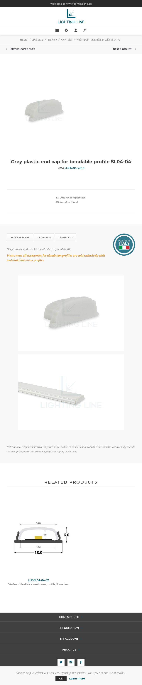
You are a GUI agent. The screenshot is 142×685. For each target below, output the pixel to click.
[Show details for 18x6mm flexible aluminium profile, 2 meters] (38, 535)
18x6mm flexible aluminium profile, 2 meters (38, 584)
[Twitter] (61, 662)
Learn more (77, 678)
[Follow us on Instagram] (71, 662)
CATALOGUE (44, 237)
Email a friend (69, 202)
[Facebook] (80, 662)
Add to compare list (72, 197)
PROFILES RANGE (20, 237)
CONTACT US (66, 237)
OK (61, 678)
